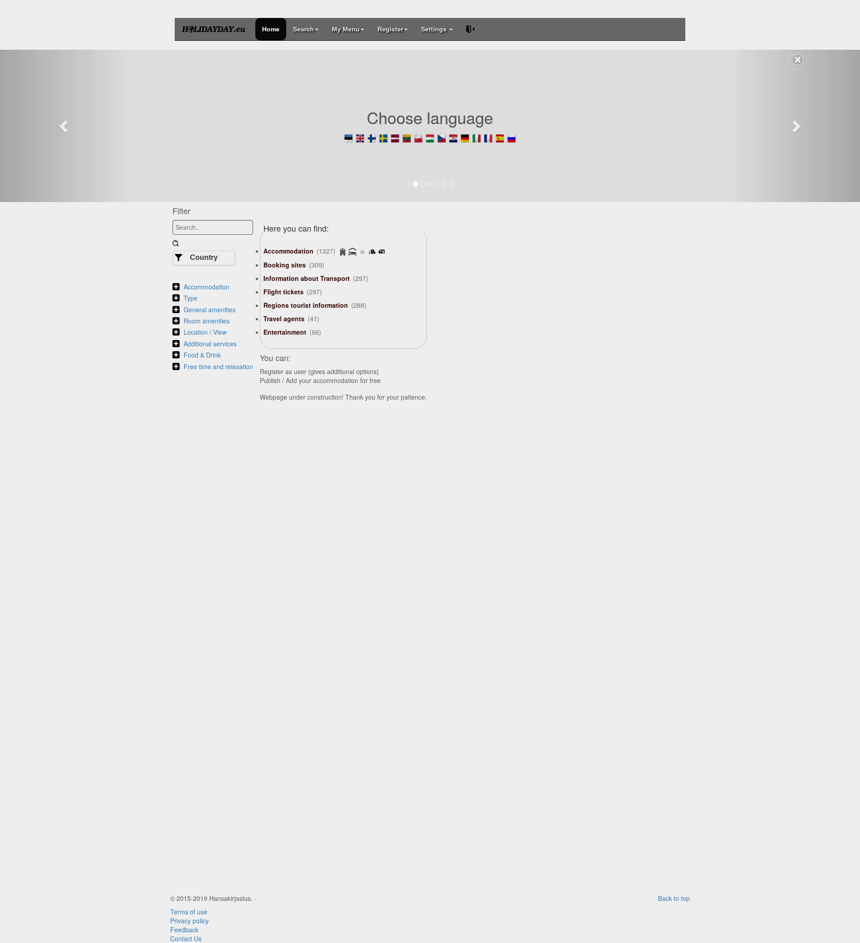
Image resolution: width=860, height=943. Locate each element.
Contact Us (186, 938)
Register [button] (390, 29)
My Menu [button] (346, 29)
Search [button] (303, 29)
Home (271, 29)
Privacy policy (189, 920)
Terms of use (188, 911)
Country (204, 257)
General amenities (210, 309)
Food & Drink (202, 354)
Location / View (205, 331)
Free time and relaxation (218, 366)
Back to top (674, 898)
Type (191, 297)
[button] (64, 126)
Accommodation (206, 286)
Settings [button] (434, 29)
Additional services (210, 343)
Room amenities (207, 320)
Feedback (184, 929)
